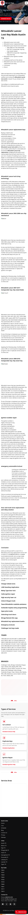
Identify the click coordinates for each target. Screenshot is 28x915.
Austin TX (3, 843)
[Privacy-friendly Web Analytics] (14, 914)
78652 (2, 870)
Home (2, 823)
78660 (2, 884)
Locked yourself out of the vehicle (13, 60)
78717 (2, 889)
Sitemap (3, 837)
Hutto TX (3, 852)
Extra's (6, 67)
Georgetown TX (5, 855)
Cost (2, 825)
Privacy (3, 835)
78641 (2, 886)
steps (15, 276)
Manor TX (3, 845)
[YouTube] (2, 904)
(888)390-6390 (9, 897)
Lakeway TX (4, 859)
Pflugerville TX (5, 850)
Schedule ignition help (9, 764)
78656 (2, 877)
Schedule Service (6, 18)
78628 (2, 875)
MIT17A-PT (16, 318)
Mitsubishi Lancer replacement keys (14, 44)
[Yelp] (10, 904)
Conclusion (7, 65)
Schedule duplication (9, 748)
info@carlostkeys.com (11, 899)
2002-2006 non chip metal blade (15, 47)
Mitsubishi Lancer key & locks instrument (15, 46)
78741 (2, 872)
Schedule (3, 828)
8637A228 (14, 387)
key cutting (21, 109)
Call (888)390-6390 (18, 18)
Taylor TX (3, 864)
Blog (2, 830)
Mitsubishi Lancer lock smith (12, 42)
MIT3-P (14, 242)
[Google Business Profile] (14, 904)
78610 (2, 891)
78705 (2, 879)
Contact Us (4, 832)
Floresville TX (4, 857)
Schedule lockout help (9, 731)
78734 (2, 882)
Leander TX (4, 862)
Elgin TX (3, 848)
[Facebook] (6, 904)
